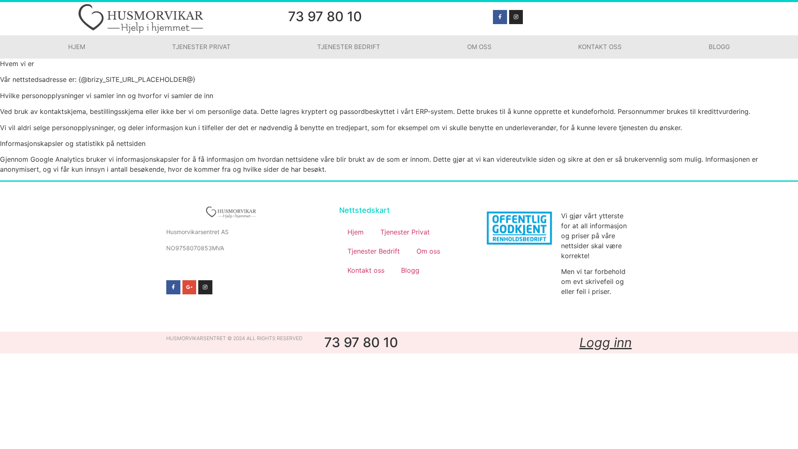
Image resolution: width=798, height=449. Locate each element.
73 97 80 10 (325, 16)
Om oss (479, 47)
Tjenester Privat (201, 47)
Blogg (719, 47)
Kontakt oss (600, 47)
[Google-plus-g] (189, 287)
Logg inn (605, 342)
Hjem (76, 47)
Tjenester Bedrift (348, 47)
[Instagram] (516, 17)
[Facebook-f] (500, 17)
